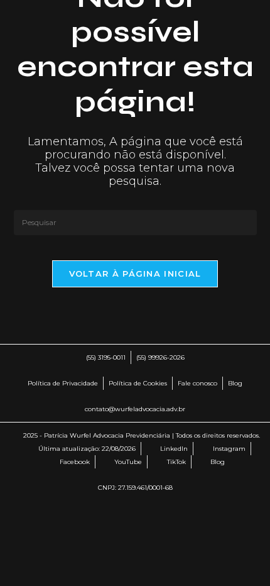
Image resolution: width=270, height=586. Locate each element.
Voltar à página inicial (135, 273)
